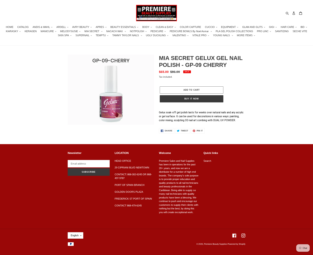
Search (207, 160)
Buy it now (191, 99)
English (75, 235)
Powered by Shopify (236, 244)
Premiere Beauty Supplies (216, 244)
